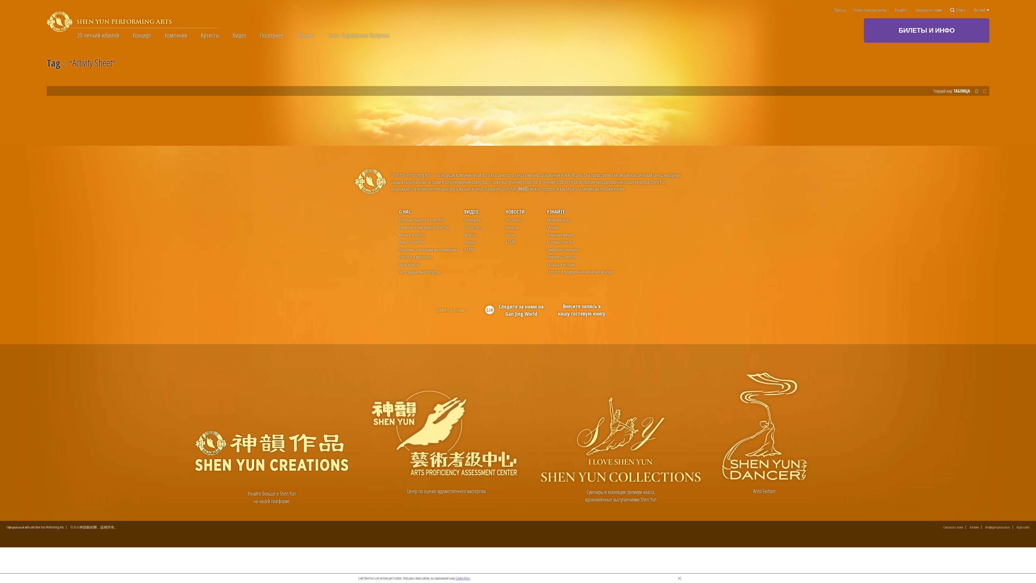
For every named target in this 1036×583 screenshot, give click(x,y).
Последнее (271, 35)
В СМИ (469, 250)
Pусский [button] (980, 10)
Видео (239, 35)
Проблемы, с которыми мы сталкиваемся (429, 250)
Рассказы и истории (561, 264)
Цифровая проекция (562, 250)
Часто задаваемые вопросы (419, 272)
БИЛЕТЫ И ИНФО (927, 30)
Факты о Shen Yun (412, 242)
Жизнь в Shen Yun (412, 235)
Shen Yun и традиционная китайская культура (579, 272)
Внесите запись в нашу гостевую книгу (581, 310)
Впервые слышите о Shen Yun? (421, 220)
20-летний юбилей (98, 35)
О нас (405, 211)
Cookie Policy (463, 578)
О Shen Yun (472, 227)
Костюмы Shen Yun (560, 242)
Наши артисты (409, 264)
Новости (515, 211)
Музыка (552, 227)
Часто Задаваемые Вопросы (359, 35)
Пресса (840, 10)
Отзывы (305, 35)
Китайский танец (559, 220)
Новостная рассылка (870, 10)
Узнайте (901, 10)
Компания (176, 35)
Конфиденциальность (997, 527)
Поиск (960, 10)
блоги (510, 235)
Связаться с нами (928, 10)
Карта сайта (1023, 527)
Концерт (142, 35)
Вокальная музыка (560, 235)
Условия (974, 527)
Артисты (210, 35)
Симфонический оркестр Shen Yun (424, 227)
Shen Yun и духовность (415, 257)
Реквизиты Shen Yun (562, 257)
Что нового (514, 220)
